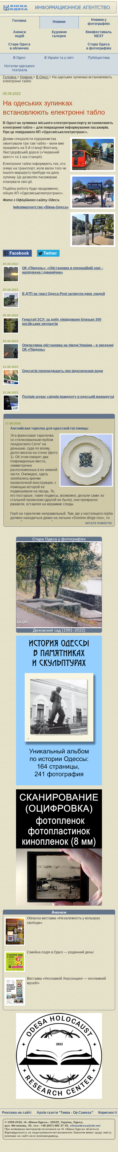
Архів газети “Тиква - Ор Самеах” (65, 1113)
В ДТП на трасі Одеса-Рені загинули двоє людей (63, 294)
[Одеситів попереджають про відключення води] (11, 377)
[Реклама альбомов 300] (59, 783)
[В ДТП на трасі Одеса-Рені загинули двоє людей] (11, 300)
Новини (59, 22)
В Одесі (19, 58)
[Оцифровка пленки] (59, 904)
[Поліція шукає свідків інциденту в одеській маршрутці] (11, 403)
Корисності (107, 1113)
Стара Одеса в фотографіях (98, 46)
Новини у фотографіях (99, 22)
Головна (19, 21)
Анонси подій (19, 34)
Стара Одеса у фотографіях (59, 539)
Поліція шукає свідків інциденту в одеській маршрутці (68, 397)
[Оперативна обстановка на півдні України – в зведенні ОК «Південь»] (11, 351)
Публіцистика (99, 58)
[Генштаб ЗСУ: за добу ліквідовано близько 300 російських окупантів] (11, 325)
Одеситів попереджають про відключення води (62, 371)
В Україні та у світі (59, 58)
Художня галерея (59, 34)
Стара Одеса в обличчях (19, 46)
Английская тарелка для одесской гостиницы (49, 428)
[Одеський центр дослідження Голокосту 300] (59, 1097)
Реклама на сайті (16, 1113)
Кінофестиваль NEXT (99, 34)
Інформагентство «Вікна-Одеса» (41, 207)
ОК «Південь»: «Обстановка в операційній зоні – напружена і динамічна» (62, 270)
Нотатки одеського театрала (19, 68)
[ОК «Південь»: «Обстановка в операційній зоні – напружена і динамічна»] (11, 274)
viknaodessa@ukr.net (85, 1125)
